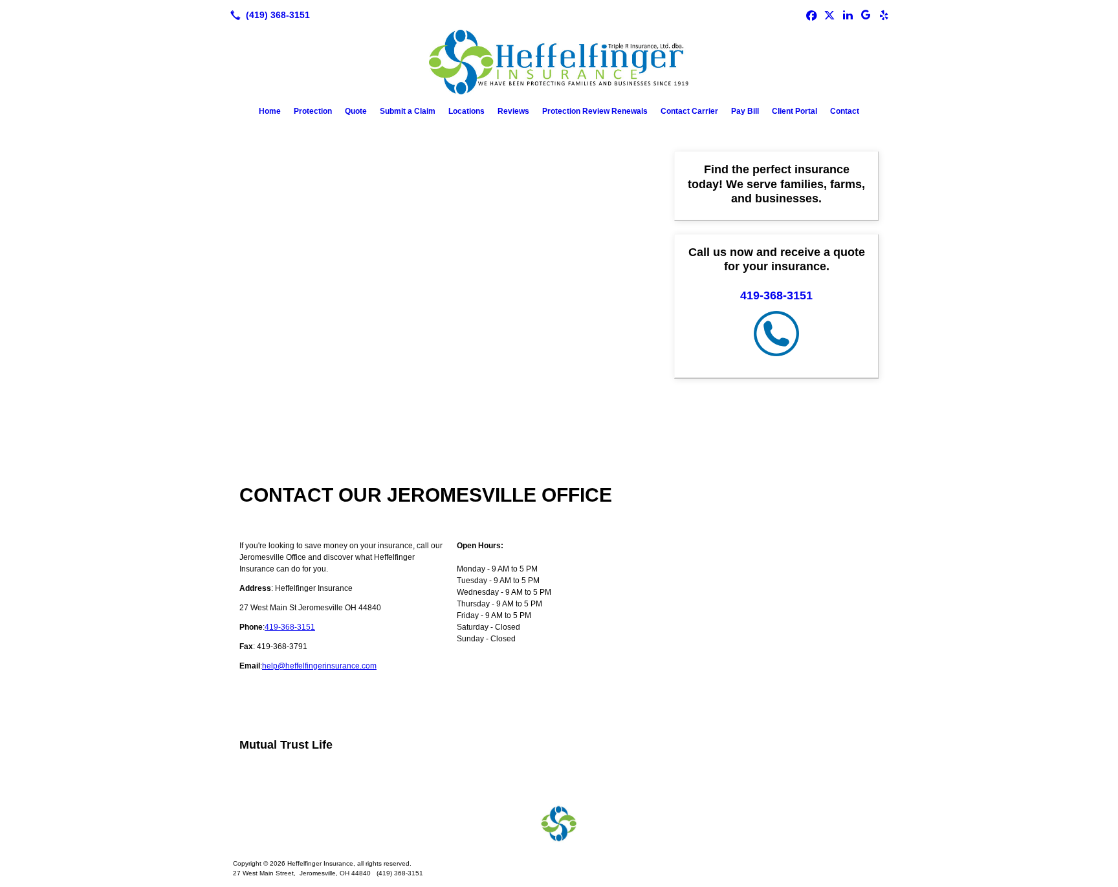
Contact (844, 111)
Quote (356, 111)
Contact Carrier (689, 111)
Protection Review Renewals (595, 111)
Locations (466, 111)
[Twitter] (829, 14)
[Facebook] (811, 14)
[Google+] (866, 14)
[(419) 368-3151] (267, 14)
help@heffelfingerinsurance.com (319, 665)
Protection (313, 111)
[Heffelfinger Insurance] (559, 823)
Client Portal (794, 111)
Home (270, 111)
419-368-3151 (290, 627)
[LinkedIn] (847, 14)
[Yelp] (884, 14)
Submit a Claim (407, 111)
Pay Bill (745, 111)
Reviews (513, 111)
